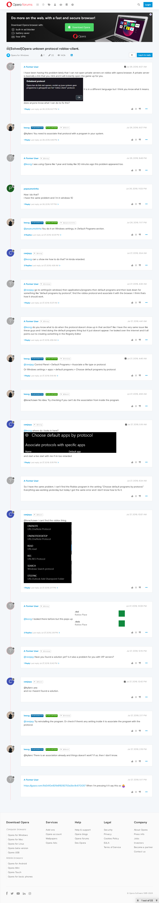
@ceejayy (46, 284)
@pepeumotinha (69, 223)
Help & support (83, 830)
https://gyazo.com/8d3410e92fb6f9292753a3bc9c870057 (55, 785)
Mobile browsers (14, 858)
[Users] (55, 4)
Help (78, 822)
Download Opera (81, 27)
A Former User (31, 67)
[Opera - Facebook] (7, 893)
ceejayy (28, 253)
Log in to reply (145, 55)
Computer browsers (16, 829)
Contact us (139, 851)
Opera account (54, 834)
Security (108, 830)
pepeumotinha (31, 188)
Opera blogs (81, 834)
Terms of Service (112, 847)
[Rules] (67, 4)
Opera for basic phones (20, 876)
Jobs (136, 838)
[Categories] (38, 4)
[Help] (72, 4)
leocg (27, 127)
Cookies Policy (111, 838)
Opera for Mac (15, 839)
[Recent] (43, 4)
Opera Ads (51, 843)
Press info (139, 834)
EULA (106, 843)
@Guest (66, 127)
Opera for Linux (16, 844)
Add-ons (50, 830)
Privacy (107, 834)
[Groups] (61, 4)
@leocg (46, 158)
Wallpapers (51, 838)
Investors (139, 843)
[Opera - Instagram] (30, 893)
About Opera (141, 830)
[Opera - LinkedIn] (24, 893)
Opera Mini (13, 868)
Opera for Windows (20, 55)
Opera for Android (17, 863)
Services (52, 822)
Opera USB (14, 852)
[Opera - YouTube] (18, 893)
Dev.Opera (80, 843)
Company (140, 822)
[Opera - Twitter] (12, 893)
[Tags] (49, 4)
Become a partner (143, 847)
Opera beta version (18, 848)
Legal (107, 822)
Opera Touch (14, 872)
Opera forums (82, 838)
